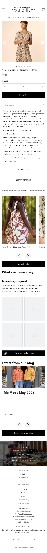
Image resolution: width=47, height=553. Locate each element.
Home (9, 18)
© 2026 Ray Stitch (18, 547)
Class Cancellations (23, 503)
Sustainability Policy (23, 484)
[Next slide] (28, 256)
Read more (9, 414)
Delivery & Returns (23, 477)
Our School (23, 496)
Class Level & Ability (23, 500)
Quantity (5, 81)
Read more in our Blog (23, 433)
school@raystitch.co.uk (25, 514)
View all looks (23, 264)
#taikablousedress (9, 161)
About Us (23, 493)
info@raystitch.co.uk (25, 511)
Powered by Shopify (29, 547)
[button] (4, 42)
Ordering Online (23, 474)
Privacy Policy (23, 481)
